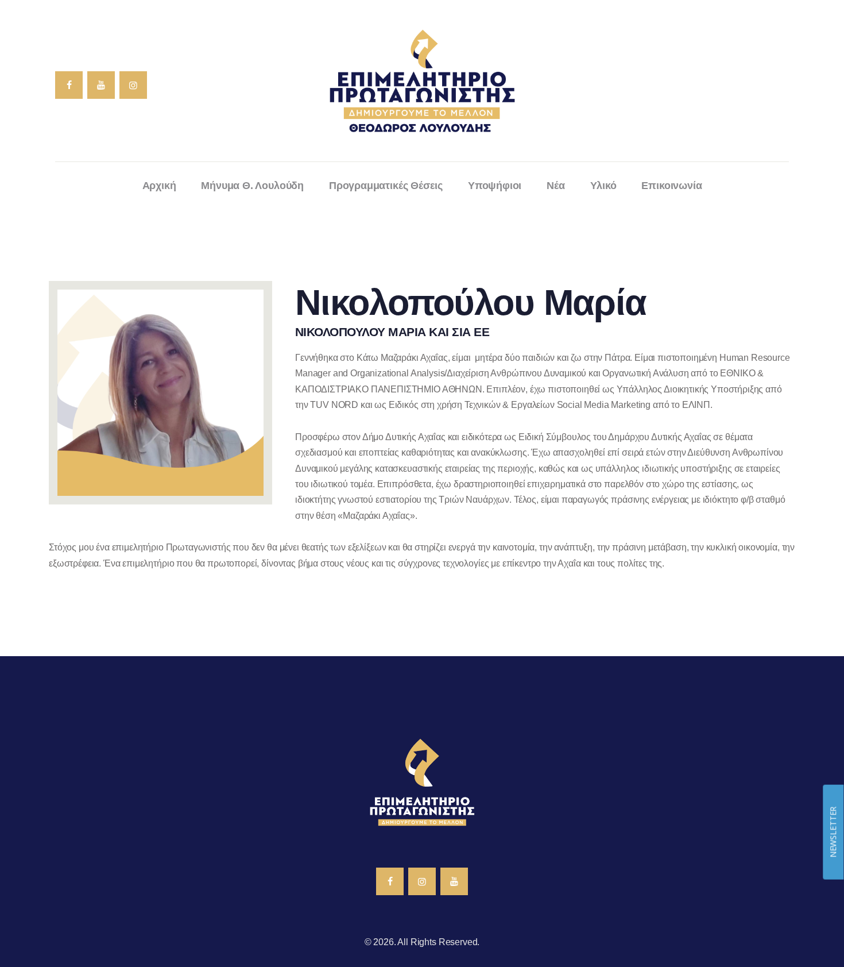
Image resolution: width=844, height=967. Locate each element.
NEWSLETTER (832, 831)
